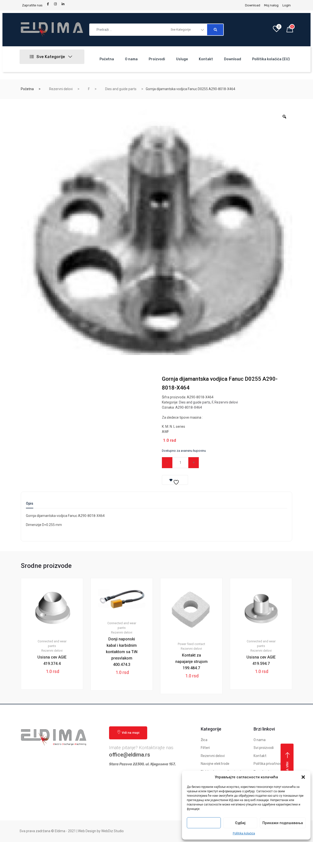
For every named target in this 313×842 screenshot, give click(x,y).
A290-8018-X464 (188, 407)
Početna (107, 59)
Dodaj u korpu (225, 462)
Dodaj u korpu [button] (54, 706)
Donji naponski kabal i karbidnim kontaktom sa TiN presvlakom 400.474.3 (121, 652)
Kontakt (206, 59)
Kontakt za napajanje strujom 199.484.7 (191, 661)
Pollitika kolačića (244, 833)
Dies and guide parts (120, 89)
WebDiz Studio (112, 831)
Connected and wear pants (52, 643)
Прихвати (203, 823)
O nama (131, 59)
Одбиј (240, 823)
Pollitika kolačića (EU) (271, 59)
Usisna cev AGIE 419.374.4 (52, 660)
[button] (303, 777)
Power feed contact (191, 644)
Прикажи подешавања (282, 823)
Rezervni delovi (61, 89)
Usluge (182, 59)
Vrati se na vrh (287, 774)
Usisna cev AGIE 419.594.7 (261, 660)
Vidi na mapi (131, 732)
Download (232, 59)
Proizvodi (157, 59)
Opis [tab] (29, 503)
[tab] (29, 505)
